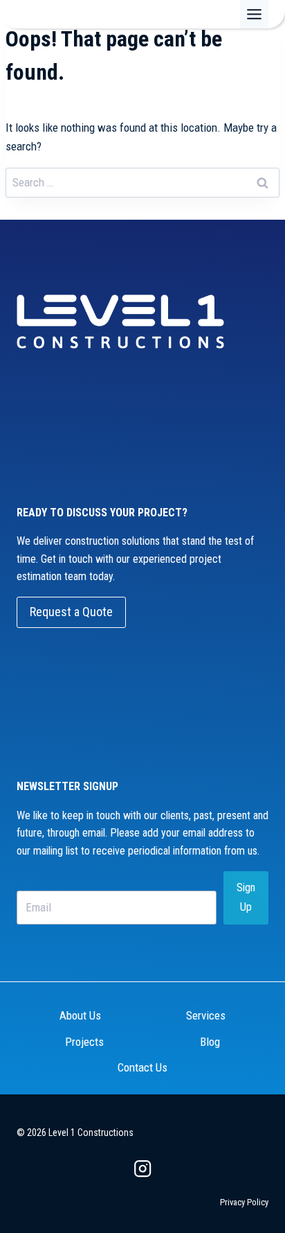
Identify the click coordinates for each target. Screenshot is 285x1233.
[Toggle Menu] (254, 14)
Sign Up (246, 897)
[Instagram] (143, 1169)
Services (206, 1015)
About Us (80, 1015)
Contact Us (142, 1067)
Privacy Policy (244, 1202)
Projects (84, 1042)
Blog (210, 1042)
